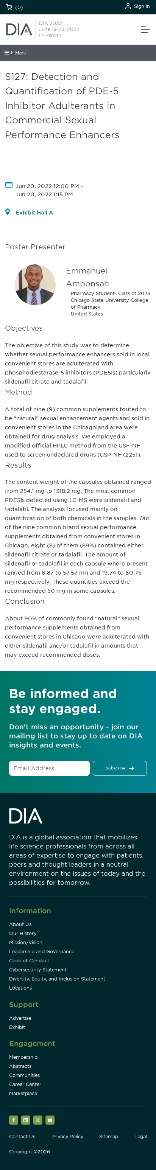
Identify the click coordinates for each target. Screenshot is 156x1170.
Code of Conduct (29, 960)
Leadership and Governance (41, 951)
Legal (140, 1136)
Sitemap (108, 1136)
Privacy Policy (67, 1136)
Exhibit (17, 1027)
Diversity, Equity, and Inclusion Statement (57, 979)
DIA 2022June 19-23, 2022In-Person (59, 29)
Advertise (20, 1018)
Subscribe (115, 768)
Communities (24, 1075)
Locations (20, 988)
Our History (22, 933)
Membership (23, 1057)
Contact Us (22, 1136)
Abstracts (20, 1066)
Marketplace (23, 1093)
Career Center (25, 1084)
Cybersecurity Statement (38, 970)
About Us (20, 924)
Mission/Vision (25, 942)
